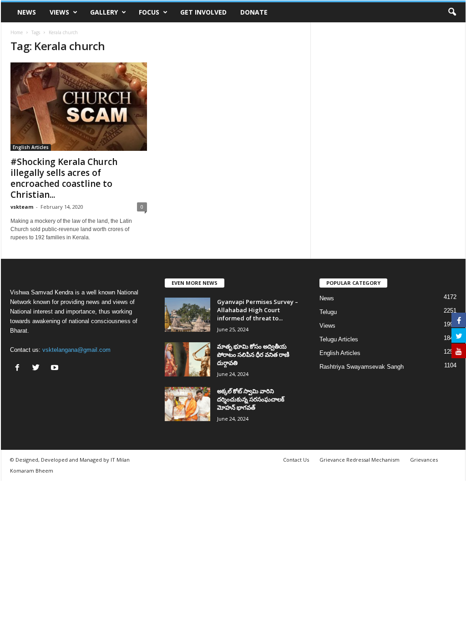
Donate (254, 12)
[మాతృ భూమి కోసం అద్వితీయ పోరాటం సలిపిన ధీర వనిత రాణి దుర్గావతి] (187, 359)
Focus (149, 12)
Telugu (328, 312)
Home (16, 32)
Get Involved (203, 12)
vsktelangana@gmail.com (76, 349)
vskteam (21, 206)
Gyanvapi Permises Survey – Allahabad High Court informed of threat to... (257, 310)
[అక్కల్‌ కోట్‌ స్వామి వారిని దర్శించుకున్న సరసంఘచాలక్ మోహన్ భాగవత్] (187, 404)
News (26, 12)
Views (59, 12)
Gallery (104, 12)
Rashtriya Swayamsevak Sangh (361, 366)
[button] (452, 12)
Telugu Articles (338, 339)
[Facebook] (19, 368)
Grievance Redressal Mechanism (359, 459)
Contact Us (296, 459)
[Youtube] (55, 368)
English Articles (31, 147)
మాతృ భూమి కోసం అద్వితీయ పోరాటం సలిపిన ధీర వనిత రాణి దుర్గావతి (253, 354)
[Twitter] (38, 368)
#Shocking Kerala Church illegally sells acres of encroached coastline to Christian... (63, 178)
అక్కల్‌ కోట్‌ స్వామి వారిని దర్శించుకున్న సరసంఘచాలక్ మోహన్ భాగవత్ (250, 399)
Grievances (424, 459)
